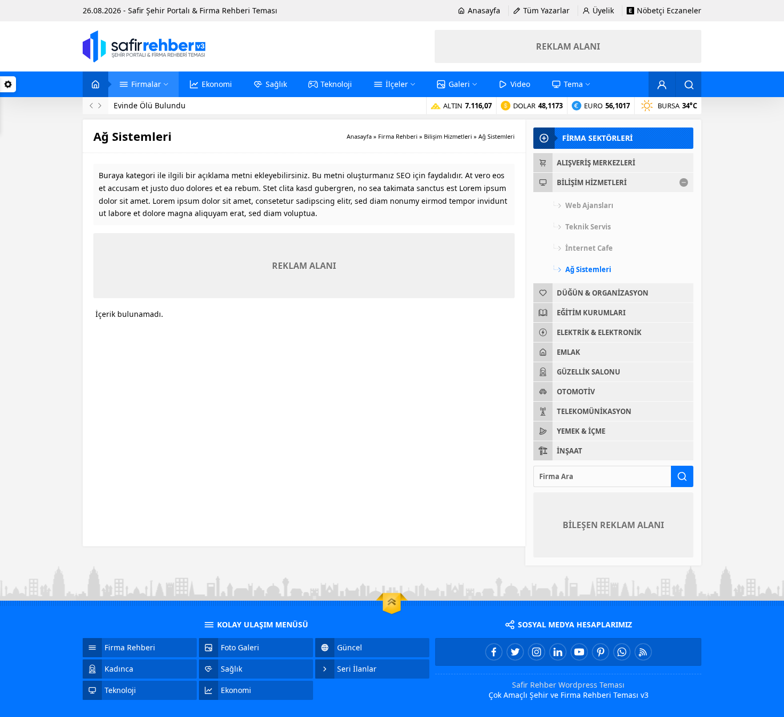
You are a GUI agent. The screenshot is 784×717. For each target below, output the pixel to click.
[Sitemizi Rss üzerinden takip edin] (643, 652)
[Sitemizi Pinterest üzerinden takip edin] (601, 652)
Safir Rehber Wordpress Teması (568, 685)
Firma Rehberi (398, 136)
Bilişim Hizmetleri (448, 136)
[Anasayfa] (95, 84)
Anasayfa (359, 136)
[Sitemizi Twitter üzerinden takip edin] (515, 652)
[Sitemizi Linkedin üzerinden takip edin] (558, 652)
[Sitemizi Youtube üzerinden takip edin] (579, 652)
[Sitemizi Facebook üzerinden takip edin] (494, 652)
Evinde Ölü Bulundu (150, 105)
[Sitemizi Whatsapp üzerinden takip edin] (622, 652)
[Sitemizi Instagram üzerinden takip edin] (537, 652)
